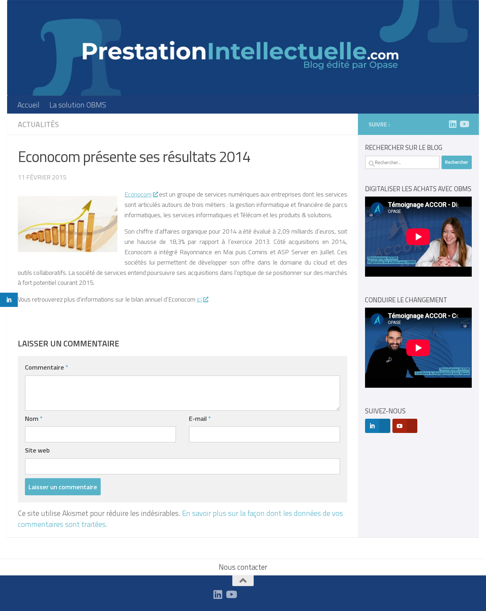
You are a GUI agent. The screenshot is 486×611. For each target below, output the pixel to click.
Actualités (38, 124)
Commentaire (46, 367)
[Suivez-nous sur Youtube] (464, 124)
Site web (37, 450)
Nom (34, 418)
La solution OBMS (77, 104)
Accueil (28, 104)
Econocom (138, 194)
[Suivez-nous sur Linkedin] (452, 124)
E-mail (200, 418)
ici (199, 299)
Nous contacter (243, 567)
